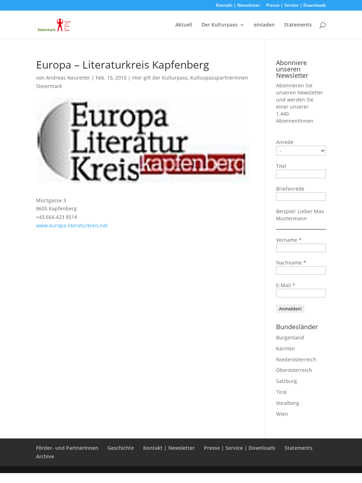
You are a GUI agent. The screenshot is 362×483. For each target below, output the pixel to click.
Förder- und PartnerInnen (67, 447)
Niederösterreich (296, 359)
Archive (45, 456)
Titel (281, 166)
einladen (264, 25)
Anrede (284, 142)
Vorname (289, 240)
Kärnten (285, 348)
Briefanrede (290, 188)
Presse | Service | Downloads (296, 5)
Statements (298, 25)
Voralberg (287, 403)
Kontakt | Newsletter (238, 5)
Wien (282, 414)
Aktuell (183, 25)
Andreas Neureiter (68, 77)
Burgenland (290, 337)
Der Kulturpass (220, 25)
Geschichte (120, 447)
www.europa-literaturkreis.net (72, 225)
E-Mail (285, 285)
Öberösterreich (294, 370)
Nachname (291, 262)
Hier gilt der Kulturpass (160, 77)
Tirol (281, 392)
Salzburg (286, 381)
